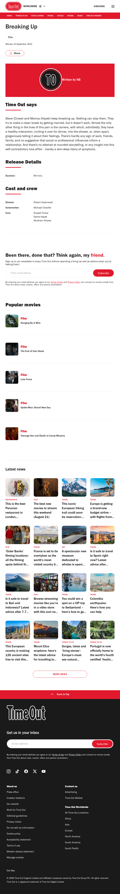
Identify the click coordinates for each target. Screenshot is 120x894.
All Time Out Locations (76, 813)
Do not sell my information (20, 828)
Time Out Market (93, 16)
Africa (68, 819)
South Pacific (72, 848)
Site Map (11, 871)
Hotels (60, 16)
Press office (13, 792)
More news (60, 674)
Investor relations (16, 798)
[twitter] (35, 771)
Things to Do (22, 16)
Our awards (13, 804)
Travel (50, 16)
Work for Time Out (16, 810)
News (9, 16)
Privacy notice (14, 822)
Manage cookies (15, 858)
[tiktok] (17, 771)
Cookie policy (13, 834)
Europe (68, 831)
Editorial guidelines (17, 816)
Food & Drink (37, 16)
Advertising (71, 792)
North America (72, 837)
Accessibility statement (19, 840)
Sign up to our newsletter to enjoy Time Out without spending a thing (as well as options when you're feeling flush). (58, 263)
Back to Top (63, 694)
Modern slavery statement (20, 852)
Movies (70, 16)
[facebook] (26, 771)
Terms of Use (57, 282)
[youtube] (43, 771)
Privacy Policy (74, 282)
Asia (67, 825)
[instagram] (8, 771)
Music (80, 16)
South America (72, 843)
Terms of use (13, 846)
